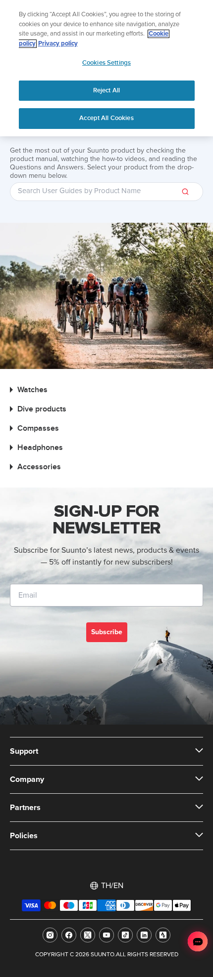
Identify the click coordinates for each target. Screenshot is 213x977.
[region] (106, 68)
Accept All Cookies (106, 118)
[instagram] (50, 935)
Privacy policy (58, 44)
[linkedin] (144, 935)
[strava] (163, 935)
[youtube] (106, 935)
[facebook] (68, 935)
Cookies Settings (106, 63)
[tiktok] (125, 935)
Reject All (106, 90)
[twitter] (87, 935)
